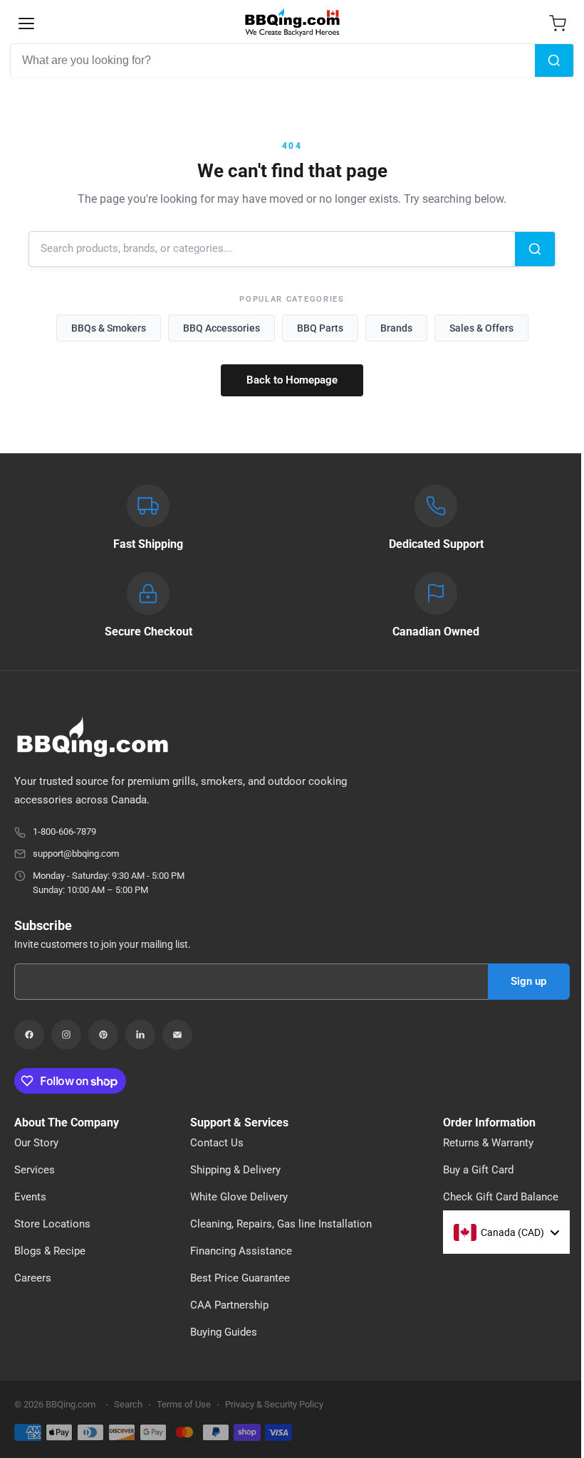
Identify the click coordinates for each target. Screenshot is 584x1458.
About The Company (66, 1122)
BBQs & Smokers (108, 328)
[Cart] (557, 23)
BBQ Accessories (221, 328)
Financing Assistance (241, 1251)
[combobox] (273, 60)
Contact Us (217, 1142)
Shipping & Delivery (235, 1169)
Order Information (489, 1122)
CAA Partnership (229, 1305)
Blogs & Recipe (49, 1251)
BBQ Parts (320, 328)
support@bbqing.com (76, 853)
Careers (32, 1278)
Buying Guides (223, 1332)
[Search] (554, 60)
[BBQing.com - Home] (292, 22)
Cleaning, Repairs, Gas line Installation (281, 1223)
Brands (396, 328)
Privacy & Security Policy (274, 1404)
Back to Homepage (292, 380)
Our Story (36, 1142)
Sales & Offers (481, 328)
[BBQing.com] (292, 737)
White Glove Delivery (239, 1196)
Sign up (528, 981)
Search (128, 1404)
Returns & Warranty (488, 1142)
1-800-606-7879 (64, 831)
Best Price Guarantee (240, 1278)
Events (30, 1196)
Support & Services (239, 1122)
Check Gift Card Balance (500, 1196)
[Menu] (26, 23)
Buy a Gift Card (478, 1169)
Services (34, 1169)
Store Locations (52, 1223)
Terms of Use (184, 1404)
